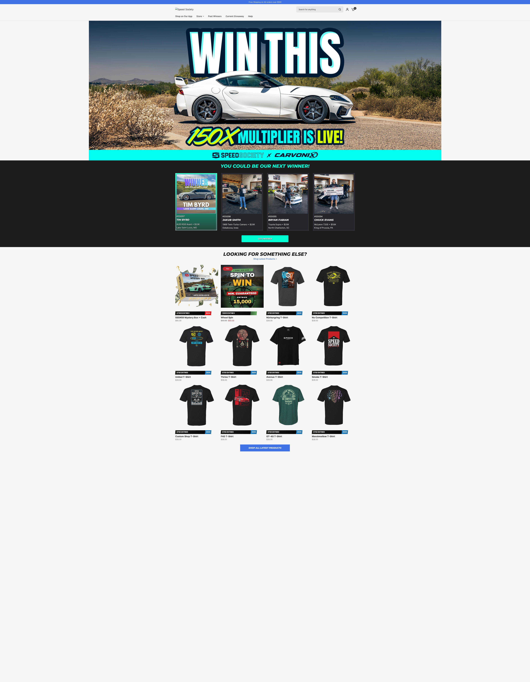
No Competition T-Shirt (324, 317)
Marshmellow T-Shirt (323, 436)
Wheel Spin (227, 317)
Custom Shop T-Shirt (186, 436)
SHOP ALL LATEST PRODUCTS (265, 448)
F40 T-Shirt (227, 436)
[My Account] (347, 9)
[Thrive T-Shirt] (242, 345)
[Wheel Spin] (242, 286)
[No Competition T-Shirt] (333, 286)
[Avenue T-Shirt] (287, 345)
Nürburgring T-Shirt (277, 317)
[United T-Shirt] (196, 345)
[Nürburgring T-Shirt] (287, 286)
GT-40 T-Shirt (274, 436)
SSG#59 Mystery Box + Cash (190, 317)
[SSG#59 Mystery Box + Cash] (196, 286)
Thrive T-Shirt (228, 377)
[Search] (339, 9)
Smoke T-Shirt (320, 377)
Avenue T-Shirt (274, 377)
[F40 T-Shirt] (242, 405)
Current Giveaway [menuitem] (235, 16)
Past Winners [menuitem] (215, 16)
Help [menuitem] (250, 16)
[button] (265, 238)
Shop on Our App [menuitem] (183, 16)
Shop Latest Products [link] (264, 259)
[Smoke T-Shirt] (333, 345)
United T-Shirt (183, 377)
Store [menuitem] (199, 16)
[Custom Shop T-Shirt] (196, 405)
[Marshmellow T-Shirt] (333, 405)
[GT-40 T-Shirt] (287, 405)
